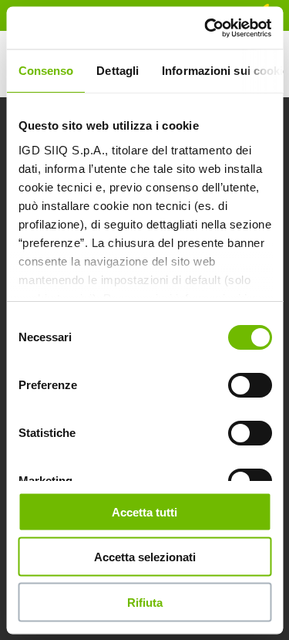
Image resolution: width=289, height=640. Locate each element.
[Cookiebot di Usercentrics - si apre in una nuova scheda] (205, 28)
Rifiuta (145, 601)
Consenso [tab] (45, 70)
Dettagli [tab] (117, 70)
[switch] (249, 385)
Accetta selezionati (145, 557)
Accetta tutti (144, 511)
